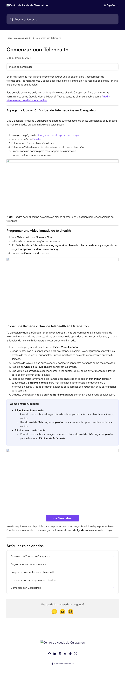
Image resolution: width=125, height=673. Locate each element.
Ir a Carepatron (62, 518)
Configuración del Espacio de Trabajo (58, 135)
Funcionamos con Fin (64, 663)
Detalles (36, 139)
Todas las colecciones (17, 37)
